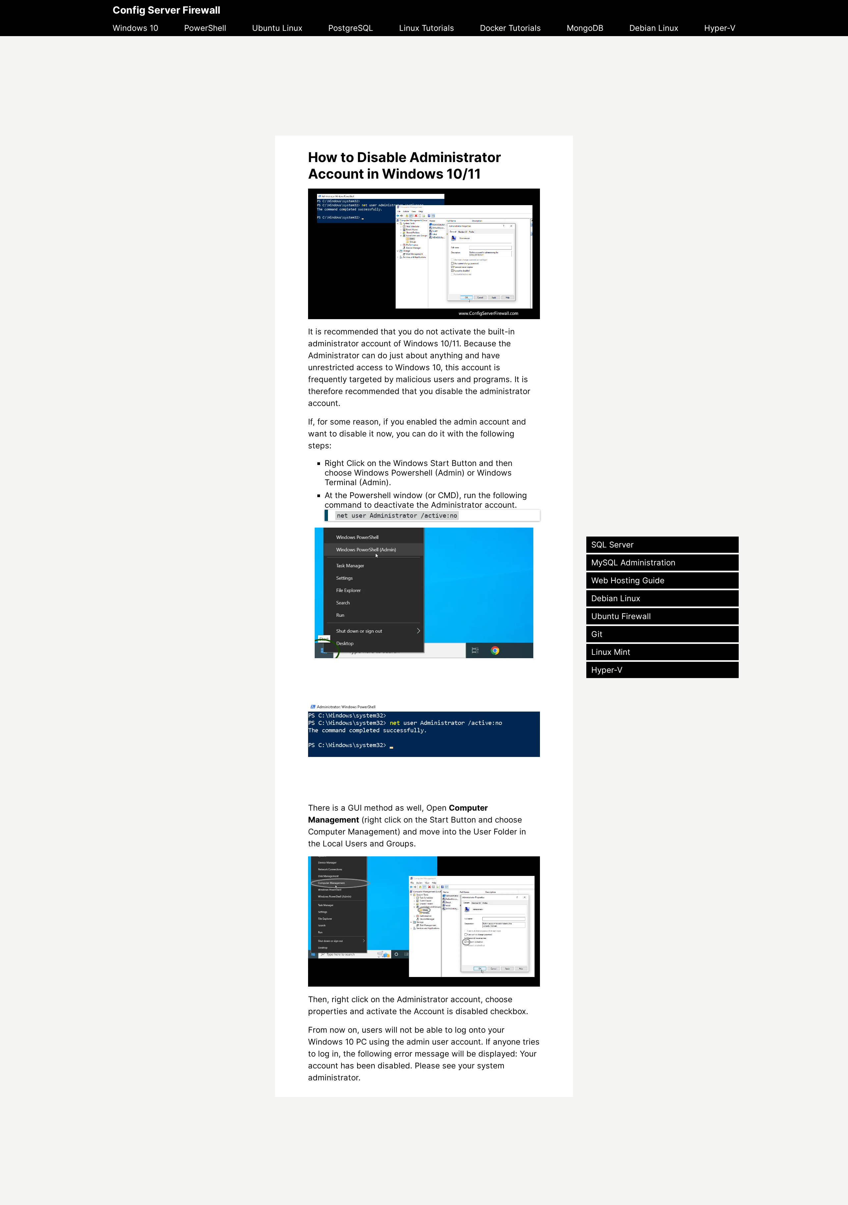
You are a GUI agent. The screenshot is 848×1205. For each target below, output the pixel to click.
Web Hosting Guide (627, 580)
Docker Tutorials (510, 28)
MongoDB (585, 28)
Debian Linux (653, 28)
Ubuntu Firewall (621, 616)
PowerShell (205, 28)
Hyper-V (719, 28)
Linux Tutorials (426, 28)
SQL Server (612, 544)
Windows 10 (135, 28)
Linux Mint (610, 652)
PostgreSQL (350, 28)
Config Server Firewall (166, 10)
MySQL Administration (633, 562)
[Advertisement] (424, 82)
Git (597, 634)
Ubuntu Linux (277, 28)
